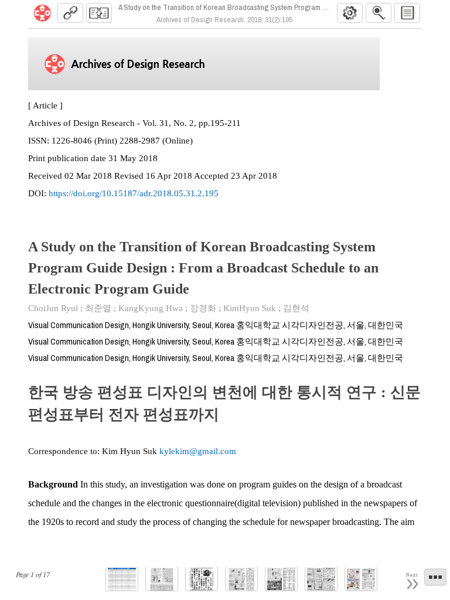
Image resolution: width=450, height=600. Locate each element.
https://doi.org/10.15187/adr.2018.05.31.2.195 (134, 193)
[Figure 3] (241, 579)
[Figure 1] (161, 579)
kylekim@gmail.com (197, 451)
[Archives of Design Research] (42, 13)
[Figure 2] (201, 579)
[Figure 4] (281, 579)
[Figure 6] (361, 579)
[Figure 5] (321, 579)
